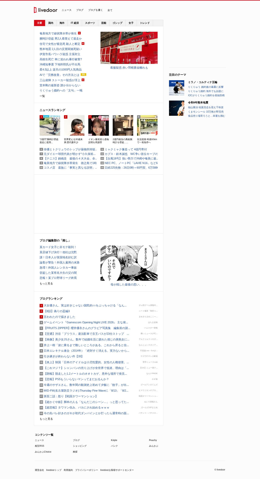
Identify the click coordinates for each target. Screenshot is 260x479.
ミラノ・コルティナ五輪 (202, 82)
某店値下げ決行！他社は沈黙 (58, 252)
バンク (114, 446)
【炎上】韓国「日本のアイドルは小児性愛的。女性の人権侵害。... (84, 362)
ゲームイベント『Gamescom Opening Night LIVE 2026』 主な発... (84, 322)
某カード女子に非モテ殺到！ (58, 247)
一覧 (42, 96)
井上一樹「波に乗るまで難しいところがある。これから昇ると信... (84, 345)
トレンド (145, 22)
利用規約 (68, 470)
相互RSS (39, 446)
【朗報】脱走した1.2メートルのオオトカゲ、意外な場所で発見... (83, 373)
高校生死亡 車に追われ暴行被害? (61, 59)
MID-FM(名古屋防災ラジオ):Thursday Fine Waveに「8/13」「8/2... (84, 390)
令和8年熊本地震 (198, 102)
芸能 (103, 22)
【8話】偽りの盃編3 (55, 311)
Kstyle (114, 440)
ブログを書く (95, 10)
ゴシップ (117, 22)
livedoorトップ (53, 470)
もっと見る (46, 283)
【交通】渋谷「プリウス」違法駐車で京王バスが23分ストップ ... (84, 333)
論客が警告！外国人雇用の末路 (60, 262)
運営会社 (39, 470)
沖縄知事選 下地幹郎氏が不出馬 (60, 64)
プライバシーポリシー (86, 470)
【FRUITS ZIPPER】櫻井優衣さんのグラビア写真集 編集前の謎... (85, 328)
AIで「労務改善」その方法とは (59, 74)
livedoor (45, 10)
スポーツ (90, 22)
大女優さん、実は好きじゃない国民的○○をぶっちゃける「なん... (83, 305)
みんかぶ (153, 446)
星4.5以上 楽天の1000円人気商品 (61, 69)
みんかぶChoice (43, 451)
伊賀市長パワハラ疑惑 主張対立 (60, 54)
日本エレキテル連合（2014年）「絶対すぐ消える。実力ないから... (84, 350)
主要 (39, 22)
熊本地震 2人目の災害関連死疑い (61, 49)
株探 (75, 451)
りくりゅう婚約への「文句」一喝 (61, 90)
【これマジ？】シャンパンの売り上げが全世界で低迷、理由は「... (84, 367)
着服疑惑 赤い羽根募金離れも (129, 67)
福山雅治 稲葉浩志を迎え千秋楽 (205, 107)
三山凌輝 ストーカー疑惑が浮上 (60, 80)
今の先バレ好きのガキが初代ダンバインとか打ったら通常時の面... (84, 413)
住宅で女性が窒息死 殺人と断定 (60, 43)
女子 (131, 22)
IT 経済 (75, 22)
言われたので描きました (57, 316)
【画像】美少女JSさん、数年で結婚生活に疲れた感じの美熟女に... (84, 339)
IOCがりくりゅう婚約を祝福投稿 (206, 95)
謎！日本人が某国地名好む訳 (58, 257)
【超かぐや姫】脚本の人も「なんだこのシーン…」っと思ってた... (84, 401)
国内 (50, 22)
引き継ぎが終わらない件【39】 (62, 356)
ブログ (80, 10)
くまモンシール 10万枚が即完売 (206, 111)
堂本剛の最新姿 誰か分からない (60, 85)
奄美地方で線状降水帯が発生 (58, 33)
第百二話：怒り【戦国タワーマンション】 (69, 396)
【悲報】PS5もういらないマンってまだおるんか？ (74, 379)
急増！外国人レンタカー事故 (58, 267)
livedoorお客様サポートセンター (117, 470)
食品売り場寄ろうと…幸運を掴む (206, 115)
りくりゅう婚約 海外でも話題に (205, 91)
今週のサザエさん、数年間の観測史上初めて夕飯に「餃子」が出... (84, 384)
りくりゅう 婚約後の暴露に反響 (205, 87)
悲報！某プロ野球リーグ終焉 (58, 277)
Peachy (153, 440)
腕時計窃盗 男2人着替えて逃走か (61, 38)
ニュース (67, 10)
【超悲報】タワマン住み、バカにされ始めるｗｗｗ (74, 407)
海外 (62, 22)
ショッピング (80, 446)
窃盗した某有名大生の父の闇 (58, 272)
